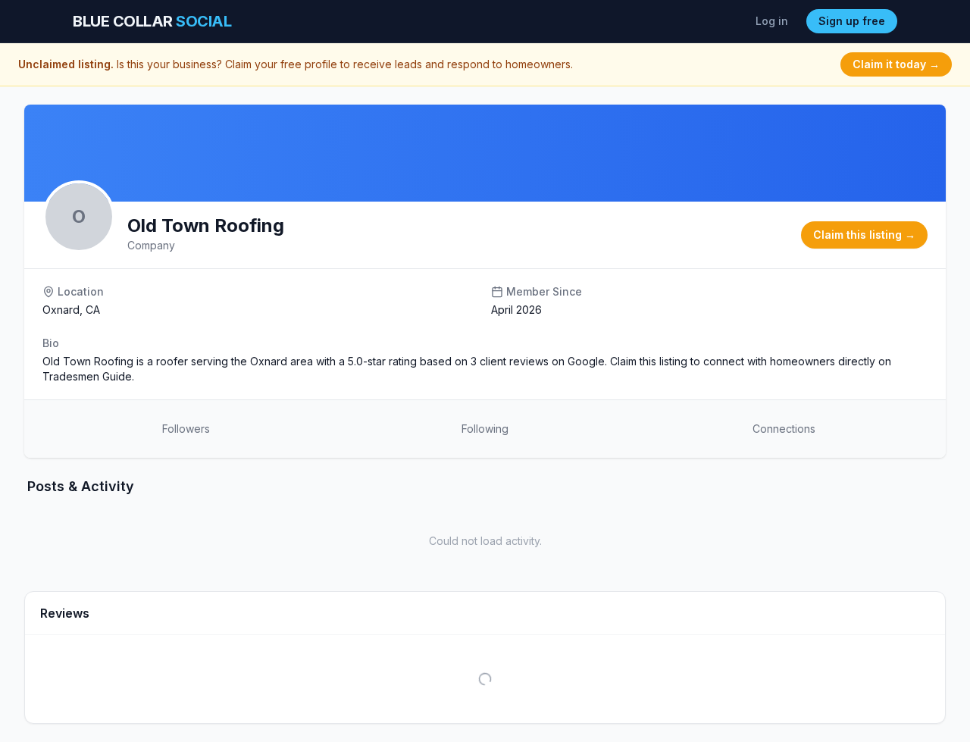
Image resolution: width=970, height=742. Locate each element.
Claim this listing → (864, 234)
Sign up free (851, 20)
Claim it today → (896, 64)
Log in (772, 20)
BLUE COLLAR (152, 21)
